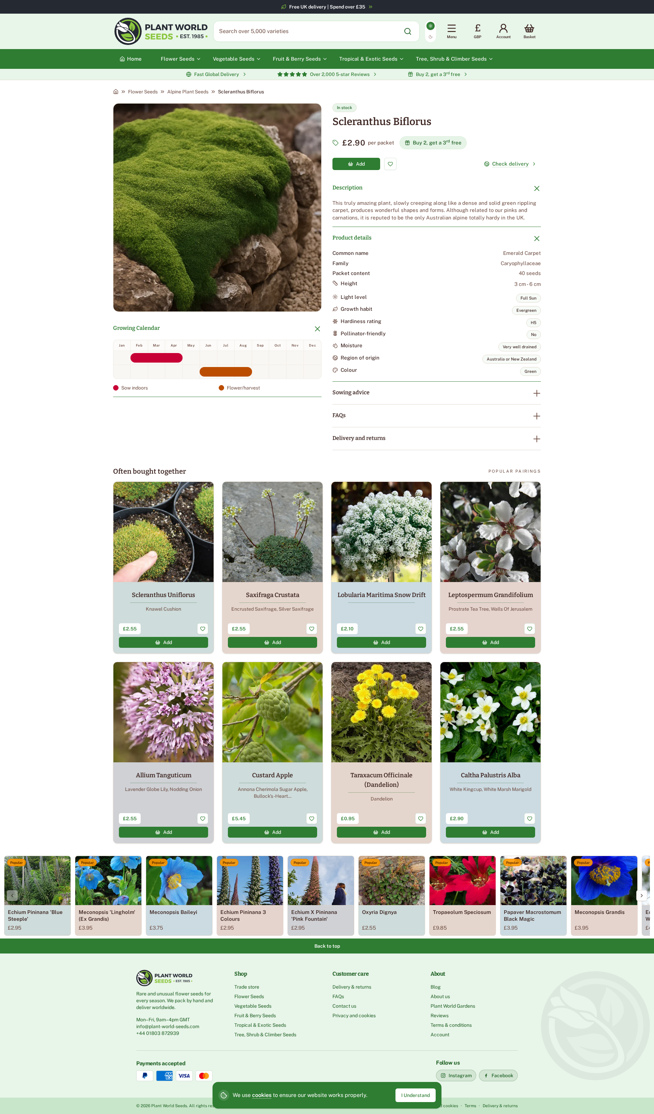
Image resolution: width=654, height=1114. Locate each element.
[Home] (116, 91)
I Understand (415, 1095)
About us (440, 996)
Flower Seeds (143, 91)
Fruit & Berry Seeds (255, 1015)
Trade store (246, 987)
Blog (436, 987)
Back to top (327, 946)
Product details (352, 237)
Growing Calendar (136, 328)
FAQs (339, 415)
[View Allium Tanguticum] (163, 752)
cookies (261, 1095)
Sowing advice (351, 392)
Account (440, 1034)
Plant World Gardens (453, 1006)
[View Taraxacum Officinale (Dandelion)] (381, 752)
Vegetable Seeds (252, 1006)
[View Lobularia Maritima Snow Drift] (381, 567)
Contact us (344, 1006)
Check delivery (510, 164)
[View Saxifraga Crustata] (272, 567)
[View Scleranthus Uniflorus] (163, 567)
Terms (470, 1105)
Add (360, 164)
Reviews (440, 1015)
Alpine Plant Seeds (187, 91)
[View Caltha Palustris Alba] (490, 752)
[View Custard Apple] (272, 752)
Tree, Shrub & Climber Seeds (265, 1034)
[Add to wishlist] (390, 164)
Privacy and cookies (354, 1015)
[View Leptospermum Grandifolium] (490, 567)
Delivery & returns (351, 987)
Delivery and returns (359, 438)
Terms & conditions (451, 1025)
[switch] (430, 31)
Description (347, 187)
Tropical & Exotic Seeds (260, 1025)
